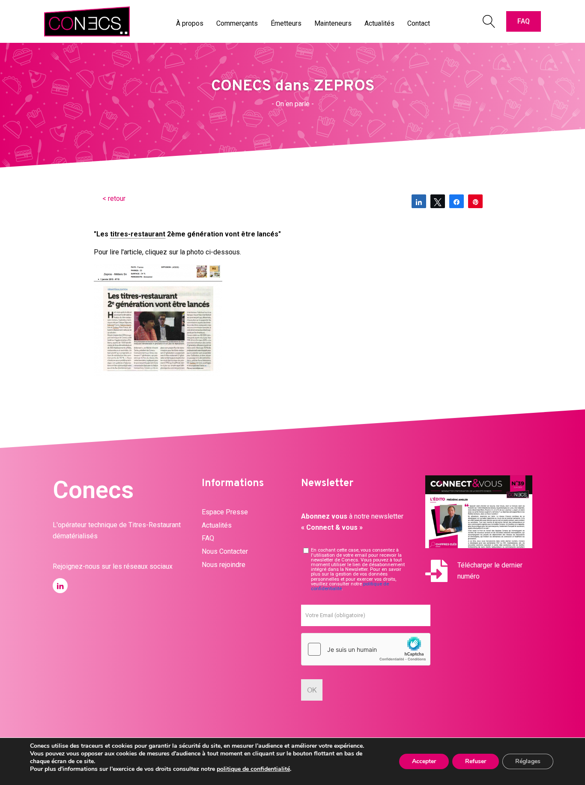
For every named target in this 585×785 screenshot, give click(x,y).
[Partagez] (419, 201)
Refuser (475, 761)
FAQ (523, 21)
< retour (113, 198)
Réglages (527, 761)
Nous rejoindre (223, 565)
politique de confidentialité (253, 769)
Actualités (217, 525)
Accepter (424, 761)
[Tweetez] (438, 201)
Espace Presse (225, 512)
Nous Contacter (225, 551)
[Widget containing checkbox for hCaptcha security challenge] (365, 649)
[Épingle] (475, 201)
